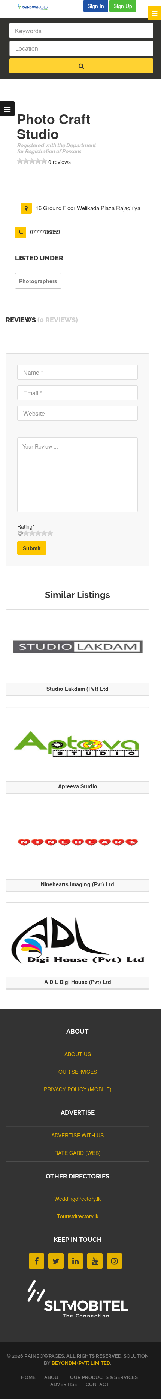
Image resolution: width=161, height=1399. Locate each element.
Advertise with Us (77, 1135)
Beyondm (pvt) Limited (81, 1363)
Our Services (77, 1071)
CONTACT (97, 1384)
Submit (32, 548)
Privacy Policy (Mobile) (78, 1089)
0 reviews (59, 161)
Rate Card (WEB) (77, 1152)
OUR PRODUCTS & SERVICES (104, 1377)
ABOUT (52, 1377)
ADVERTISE (63, 1384)
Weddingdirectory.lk (77, 1198)
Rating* (25, 526)
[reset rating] (20, 533)
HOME (28, 1377)
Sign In (96, 6)
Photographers (38, 281)
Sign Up (122, 6)
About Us (77, 1054)
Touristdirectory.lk (77, 1216)
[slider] (32, 161)
